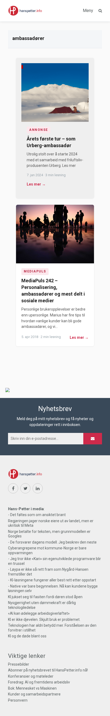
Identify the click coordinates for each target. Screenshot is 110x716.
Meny (88, 10)
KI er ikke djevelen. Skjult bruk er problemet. (44, 619)
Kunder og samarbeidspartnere (34, 694)
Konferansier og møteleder (30, 676)
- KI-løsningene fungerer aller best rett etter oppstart (52, 580)
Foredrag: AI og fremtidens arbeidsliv (39, 682)
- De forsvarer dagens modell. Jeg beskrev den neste (52, 542)
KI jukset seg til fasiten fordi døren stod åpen (45, 597)
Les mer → (36, 184)
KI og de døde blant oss (27, 636)
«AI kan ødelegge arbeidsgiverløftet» (39, 613)
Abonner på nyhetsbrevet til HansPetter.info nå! (48, 670)
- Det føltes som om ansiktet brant (37, 515)
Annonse (38, 130)
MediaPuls (35, 271)
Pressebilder (18, 664)
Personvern (18, 700)
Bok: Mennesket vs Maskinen (32, 688)
